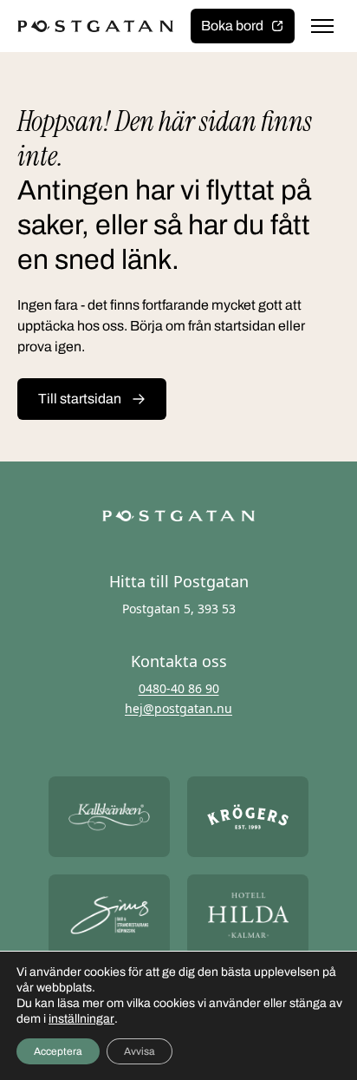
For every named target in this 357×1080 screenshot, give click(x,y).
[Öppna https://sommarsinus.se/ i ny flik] (109, 915)
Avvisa (139, 1051)
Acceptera (58, 1051)
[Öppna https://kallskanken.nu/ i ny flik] (109, 817)
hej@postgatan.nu (178, 708)
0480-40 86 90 (179, 688)
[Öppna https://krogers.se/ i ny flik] (247, 817)
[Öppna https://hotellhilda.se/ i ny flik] (247, 915)
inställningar (81, 1018)
